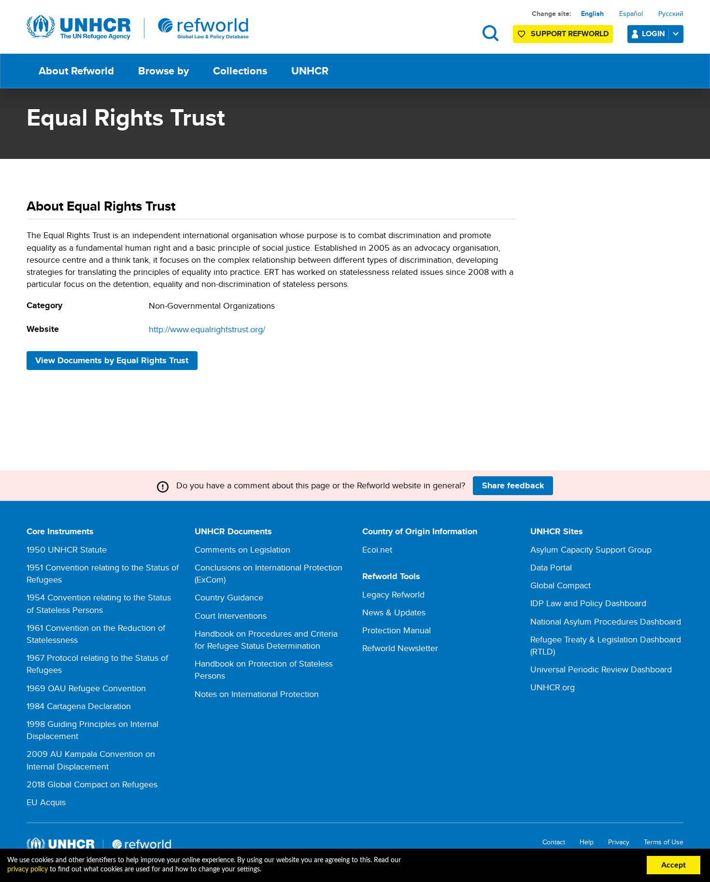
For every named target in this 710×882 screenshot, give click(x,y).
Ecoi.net (377, 549)
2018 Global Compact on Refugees (92, 784)
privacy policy (27, 869)
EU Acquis (46, 802)
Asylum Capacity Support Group (591, 549)
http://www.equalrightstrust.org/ (207, 329)
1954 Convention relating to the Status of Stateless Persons (99, 603)
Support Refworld (570, 33)
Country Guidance (229, 597)
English (592, 13)
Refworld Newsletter (400, 648)
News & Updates (394, 612)
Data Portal (551, 567)
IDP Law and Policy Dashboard (588, 603)
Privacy (618, 842)
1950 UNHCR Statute (67, 549)
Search (490, 33)
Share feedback (513, 485)
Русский (670, 13)
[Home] (138, 27)
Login (653, 33)
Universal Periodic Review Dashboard (601, 669)
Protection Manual (396, 630)
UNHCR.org (552, 687)
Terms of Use (663, 842)
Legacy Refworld (393, 594)
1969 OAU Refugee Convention (86, 688)
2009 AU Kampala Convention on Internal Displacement (91, 760)
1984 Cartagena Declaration (79, 706)
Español (631, 13)
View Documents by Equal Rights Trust (111, 360)
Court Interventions (231, 616)
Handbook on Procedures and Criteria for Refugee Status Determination (266, 639)
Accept (673, 865)
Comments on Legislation (242, 549)
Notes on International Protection (257, 694)
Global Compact (560, 585)
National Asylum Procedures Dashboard (605, 621)
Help (587, 842)
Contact (553, 842)
